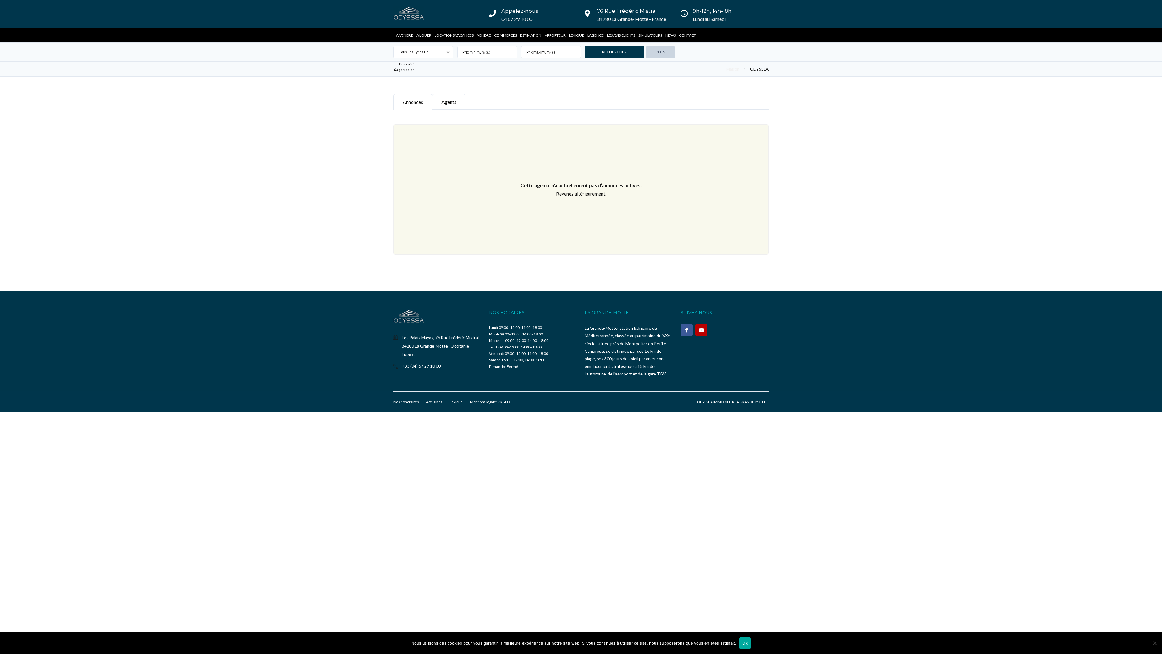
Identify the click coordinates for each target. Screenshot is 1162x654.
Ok (745, 643)
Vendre (484, 35)
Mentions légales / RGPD (490, 402)
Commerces (505, 35)
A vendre (404, 35)
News (670, 35)
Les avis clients (621, 35)
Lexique (576, 35)
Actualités (434, 402)
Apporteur (555, 35)
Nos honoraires (406, 402)
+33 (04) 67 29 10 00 (421, 365)
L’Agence (595, 35)
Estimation (530, 35)
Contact (687, 35)
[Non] (1154, 643)
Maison (732, 69)
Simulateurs (650, 35)
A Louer (423, 35)
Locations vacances (454, 35)
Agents (448, 102)
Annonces (413, 102)
